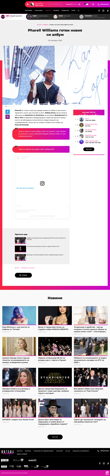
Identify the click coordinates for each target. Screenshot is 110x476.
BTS (17, 268)
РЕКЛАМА (28, 451)
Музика (56, 10)
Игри (73, 10)
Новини (48, 10)
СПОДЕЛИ (24, 275)
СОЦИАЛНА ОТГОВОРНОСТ (81, 451)
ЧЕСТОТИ (19, 451)
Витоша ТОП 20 (88, 112)
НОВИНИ (45, 24)
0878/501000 (104, 4)
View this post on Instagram (25, 188)
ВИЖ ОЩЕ (89, 149)
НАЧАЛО (39, 24)
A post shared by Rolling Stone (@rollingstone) (42, 216)
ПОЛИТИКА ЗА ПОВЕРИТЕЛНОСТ (44, 451)
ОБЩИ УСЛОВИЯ (22, 454)
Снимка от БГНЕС (11, 106)
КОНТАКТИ (59, 451)
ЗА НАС (67, 451)
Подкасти (65, 10)
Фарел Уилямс (29, 268)
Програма (28, 10)
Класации (38, 10)
